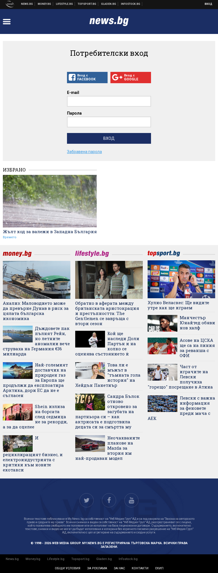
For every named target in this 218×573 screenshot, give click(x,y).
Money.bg (33, 559)
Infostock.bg (128, 559)
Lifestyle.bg (55, 559)
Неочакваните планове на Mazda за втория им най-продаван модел (107, 448)
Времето (9, 237)
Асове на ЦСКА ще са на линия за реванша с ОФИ (197, 348)
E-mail (73, 92)
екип (159, 568)
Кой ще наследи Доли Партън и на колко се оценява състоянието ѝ (107, 343)
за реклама (97, 568)
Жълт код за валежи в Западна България (50, 231)
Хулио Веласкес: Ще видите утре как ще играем (178, 305)
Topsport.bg (80, 559)
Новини (27, 4)
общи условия (67, 568)
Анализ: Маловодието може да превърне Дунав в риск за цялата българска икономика (36, 310)
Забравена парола (84, 151)
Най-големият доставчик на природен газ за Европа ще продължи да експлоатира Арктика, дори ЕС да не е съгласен (35, 380)
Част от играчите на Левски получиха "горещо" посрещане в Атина (180, 376)
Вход (208, 4)
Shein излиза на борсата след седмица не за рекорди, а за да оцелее (35, 416)
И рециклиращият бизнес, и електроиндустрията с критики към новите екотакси (33, 453)
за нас (119, 568)
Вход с (86, 77)
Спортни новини (87, 4)
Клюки (64, 4)
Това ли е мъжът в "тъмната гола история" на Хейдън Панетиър (108, 375)
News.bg (12, 559)
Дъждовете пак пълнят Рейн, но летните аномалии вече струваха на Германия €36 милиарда (36, 341)
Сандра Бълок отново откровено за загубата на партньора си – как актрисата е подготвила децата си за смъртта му (107, 411)
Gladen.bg (104, 559)
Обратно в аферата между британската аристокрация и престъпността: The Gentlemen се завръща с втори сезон (107, 313)
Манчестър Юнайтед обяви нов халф (197, 322)
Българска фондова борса (130, 4)
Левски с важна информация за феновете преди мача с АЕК (181, 408)
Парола (74, 113)
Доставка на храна (108, 4)
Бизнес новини (44, 4)
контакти (140, 568)
